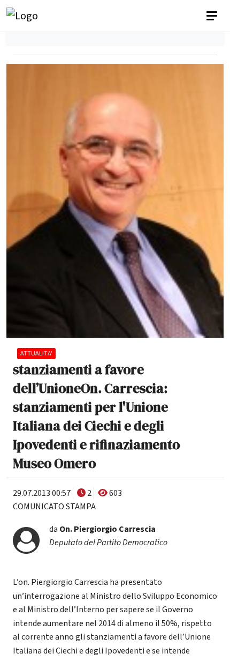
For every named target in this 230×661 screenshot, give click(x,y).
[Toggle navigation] (213, 16)
